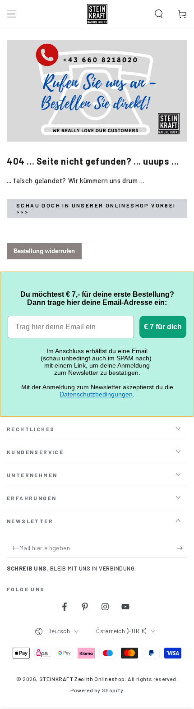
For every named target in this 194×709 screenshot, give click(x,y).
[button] (159, 14)
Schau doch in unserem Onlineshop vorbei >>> (96, 208)
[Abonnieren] (182, 548)
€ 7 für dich (163, 327)
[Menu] (11, 14)
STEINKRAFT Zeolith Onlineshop (82, 679)
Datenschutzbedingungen (96, 394)
